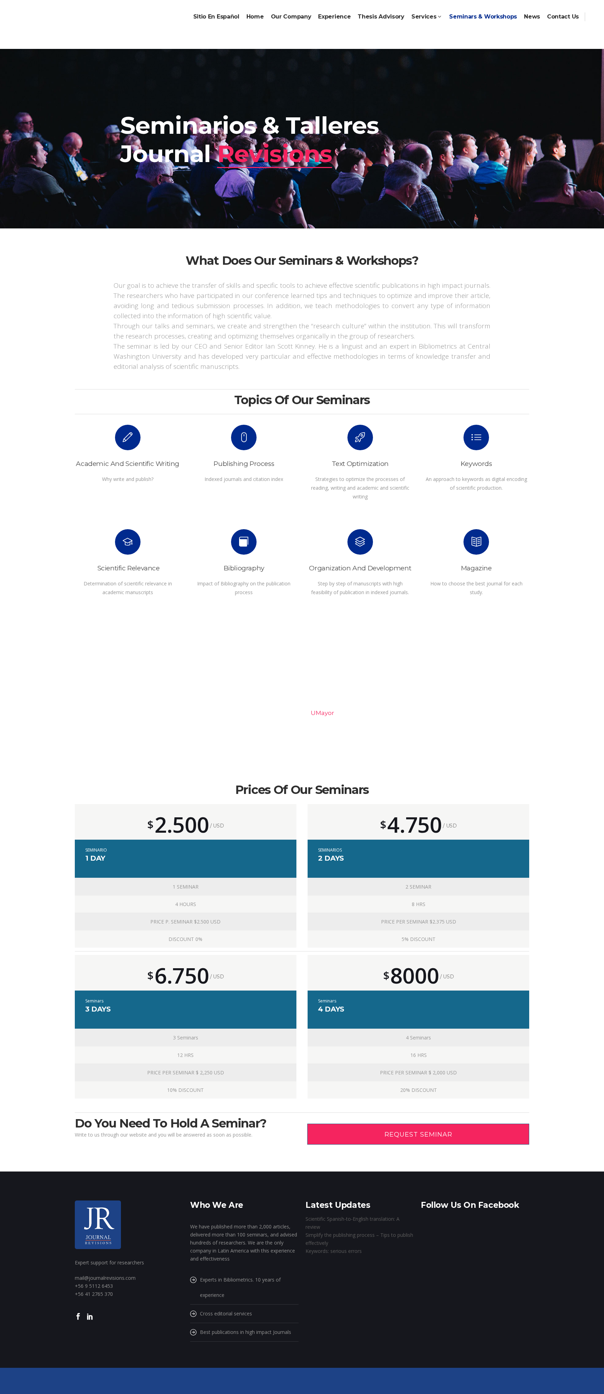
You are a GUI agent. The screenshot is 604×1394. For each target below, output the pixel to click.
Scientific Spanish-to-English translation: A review (352, 1223)
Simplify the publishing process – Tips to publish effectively (359, 1239)
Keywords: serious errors (333, 1251)
